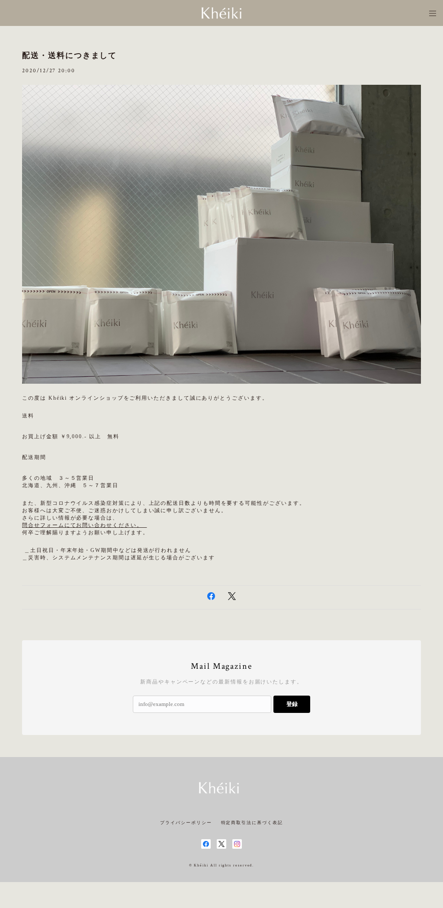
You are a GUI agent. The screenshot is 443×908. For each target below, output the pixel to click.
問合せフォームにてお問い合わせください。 (84, 525)
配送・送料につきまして (69, 55)
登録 (292, 704)
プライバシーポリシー (186, 822)
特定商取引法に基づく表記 (252, 822)
